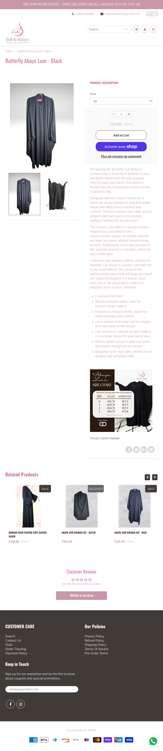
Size (93, 94)
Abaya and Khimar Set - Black (79, 532)
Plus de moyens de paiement (121, 156)
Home (9, 51)
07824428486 (85, 14)
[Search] (126, 29)
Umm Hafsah (110, 438)
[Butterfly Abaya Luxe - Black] (41, 126)
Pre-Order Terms (96, 653)
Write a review (81, 595)
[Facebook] (10, 704)
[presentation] (147, 477)
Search (10, 636)
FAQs (8, 644)
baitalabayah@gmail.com (122, 14)
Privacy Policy (94, 636)
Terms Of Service (96, 649)
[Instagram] (20, 704)
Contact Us (13, 640)
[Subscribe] (73, 689)
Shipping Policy (95, 644)
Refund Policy (94, 640)
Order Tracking (15, 649)
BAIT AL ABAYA (87, 730)
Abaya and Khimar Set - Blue (130, 532)
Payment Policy (16, 653)
